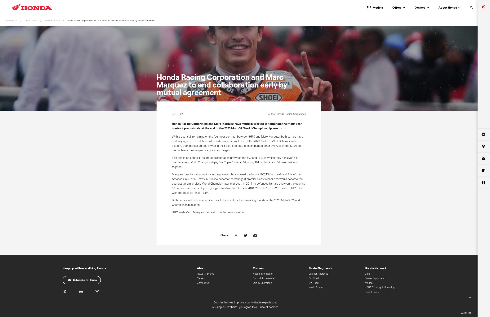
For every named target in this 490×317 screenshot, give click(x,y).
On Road (313, 283)
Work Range (316, 287)
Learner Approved (318, 273)
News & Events (205, 273)
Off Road (314, 278)
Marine (368, 283)
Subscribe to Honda (85, 280)
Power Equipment (375, 278)
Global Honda (372, 292)
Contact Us (203, 283)
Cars (367, 273)
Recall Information (263, 273)
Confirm (466, 313)
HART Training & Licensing (379, 287)
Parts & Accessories (264, 278)
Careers (201, 278)
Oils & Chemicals (262, 283)
